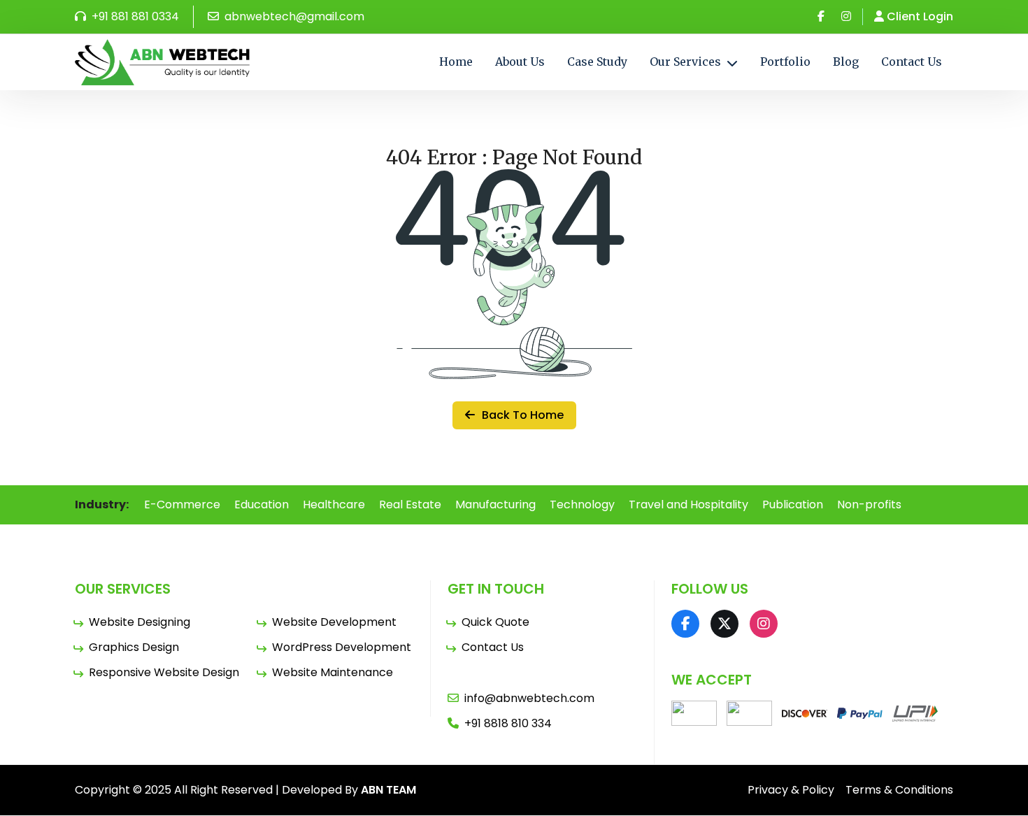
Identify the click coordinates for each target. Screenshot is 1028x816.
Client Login (920, 16)
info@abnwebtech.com (529, 698)
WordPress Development (341, 647)
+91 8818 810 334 (508, 723)
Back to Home (521, 415)
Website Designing (139, 622)
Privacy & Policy (791, 790)
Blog (846, 62)
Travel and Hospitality (688, 504)
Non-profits (869, 504)
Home (456, 62)
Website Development (334, 622)
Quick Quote (495, 622)
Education (261, 504)
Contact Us (911, 62)
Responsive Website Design (164, 672)
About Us (520, 62)
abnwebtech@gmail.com (293, 16)
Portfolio (785, 62)
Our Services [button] (687, 62)
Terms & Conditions (899, 790)
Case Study (597, 62)
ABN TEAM (388, 790)
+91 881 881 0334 (134, 16)
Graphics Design (134, 647)
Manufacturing (495, 504)
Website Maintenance (332, 672)
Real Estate (410, 504)
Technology (582, 504)
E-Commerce (182, 504)
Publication (792, 504)
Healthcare (334, 504)
